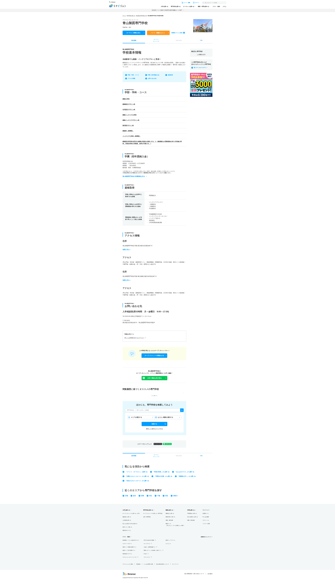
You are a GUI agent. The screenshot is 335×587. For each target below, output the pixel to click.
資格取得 (170, 75)
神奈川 (175, 495)
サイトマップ (175, 564)
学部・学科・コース (133, 75)
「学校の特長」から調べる (161, 472)
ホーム (124, 15)
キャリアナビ (147, 543)
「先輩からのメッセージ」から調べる (137, 476)
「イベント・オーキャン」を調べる (136, 472)
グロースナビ (147, 557)
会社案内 (210, 573)
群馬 (142, 495)
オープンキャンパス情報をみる (154, 355)
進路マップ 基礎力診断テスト (129, 547)
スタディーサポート (127, 543)
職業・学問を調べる (203, 6)
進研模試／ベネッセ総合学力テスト (131, 540)
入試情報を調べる (127, 520)
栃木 (134, 495)
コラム (224, 6)
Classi (145, 553)
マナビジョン (117, 5)
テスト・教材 (216, 6)
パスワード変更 (206, 523)
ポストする (158, 444)
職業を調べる (169, 510)
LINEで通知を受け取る (154, 378)
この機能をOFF (201, 54)
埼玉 (150, 495)
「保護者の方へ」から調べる (187, 476)
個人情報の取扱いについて (162, 564)
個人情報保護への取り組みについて (194, 573)
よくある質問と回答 (148, 564)
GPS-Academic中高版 (149, 540)
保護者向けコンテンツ (206, 536)
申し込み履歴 (206, 516)
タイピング (168, 543)
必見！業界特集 (147, 516)
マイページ (206, 510)
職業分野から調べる (170, 516)
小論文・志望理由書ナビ (149, 547)
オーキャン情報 (133, 32)
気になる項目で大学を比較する (130, 523)
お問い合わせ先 (152, 78)
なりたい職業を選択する (165, 417)
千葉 (158, 495)
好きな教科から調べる (192, 516)
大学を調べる (164, 6)
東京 (166, 495)
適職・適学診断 (169, 520)
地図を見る (126, 249)
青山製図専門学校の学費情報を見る (134, 176)
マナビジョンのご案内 (128, 564)
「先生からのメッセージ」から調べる (137, 480)
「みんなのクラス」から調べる (184, 472)
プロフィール (206, 520)
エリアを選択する (136, 417)
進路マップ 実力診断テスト (129, 550)
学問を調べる (191, 510)
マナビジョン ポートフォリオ (129, 557)
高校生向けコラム (127, 530)
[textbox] (154, 410)
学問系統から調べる (192, 513)
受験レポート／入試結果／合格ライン (152, 550)
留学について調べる (127, 527)
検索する (154, 424)
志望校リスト (206, 513)
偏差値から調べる (127, 516)
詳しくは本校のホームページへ (134, 337)
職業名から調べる (170, 513)
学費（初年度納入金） (154, 75)
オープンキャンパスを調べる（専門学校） (153, 513)
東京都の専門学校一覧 (141, 15)
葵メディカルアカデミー (200, 67)
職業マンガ (175, 524)
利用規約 (138, 564)
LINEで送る (168, 444)
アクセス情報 (131, 78)
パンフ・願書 (158, 32)
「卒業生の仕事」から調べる (163, 476)
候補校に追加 (176, 32)
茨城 (126, 495)
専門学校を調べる (176, 6)
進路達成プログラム (127, 553)
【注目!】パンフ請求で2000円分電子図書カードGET (166, 10)
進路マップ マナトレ (170, 540)
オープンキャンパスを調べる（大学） (131, 513)
